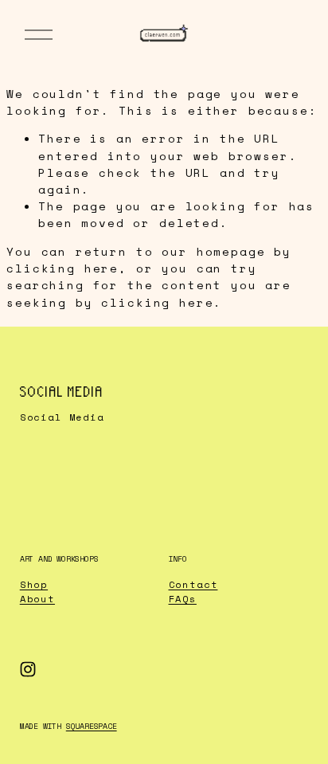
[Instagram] (28, 669)
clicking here (62, 268)
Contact (193, 584)
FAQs (183, 598)
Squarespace (91, 727)
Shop (34, 584)
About (37, 598)
